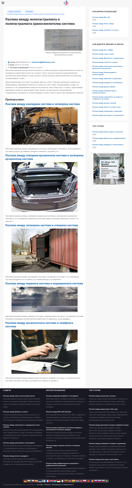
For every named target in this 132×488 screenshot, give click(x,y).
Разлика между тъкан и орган (103, 54)
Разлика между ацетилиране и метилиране (19, 443)
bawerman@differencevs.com (43, 62)
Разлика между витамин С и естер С (105, 30)
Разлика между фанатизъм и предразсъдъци (108, 138)
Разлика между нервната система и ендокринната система (44, 283)
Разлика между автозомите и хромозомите (108, 115)
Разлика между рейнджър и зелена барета (107, 144)
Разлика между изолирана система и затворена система (42, 104)
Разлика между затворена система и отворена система (41, 225)
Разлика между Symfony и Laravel (15, 412)
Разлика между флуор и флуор (103, 87)
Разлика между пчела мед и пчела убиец (104, 459)
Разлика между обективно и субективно (107, 78)
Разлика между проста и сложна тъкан (106, 107)
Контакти (47, 484)
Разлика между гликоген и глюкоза (105, 62)
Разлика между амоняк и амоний (104, 103)
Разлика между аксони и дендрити (15, 456)
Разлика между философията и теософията (62, 396)
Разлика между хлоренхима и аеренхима (107, 111)
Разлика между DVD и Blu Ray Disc (58, 412)
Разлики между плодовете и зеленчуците (107, 82)
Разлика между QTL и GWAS (102, 50)
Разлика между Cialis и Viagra (103, 23)
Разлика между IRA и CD (101, 17)
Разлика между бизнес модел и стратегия (107, 132)
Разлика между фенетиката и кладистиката (108, 58)
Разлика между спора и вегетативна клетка (19, 396)
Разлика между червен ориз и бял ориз (103, 409)
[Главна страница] (66, 3)
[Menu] (3, 3)
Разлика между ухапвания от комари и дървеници (107, 443)
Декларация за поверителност (63, 484)
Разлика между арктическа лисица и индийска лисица (109, 425)
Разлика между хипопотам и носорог (102, 396)
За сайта (40, 484)
